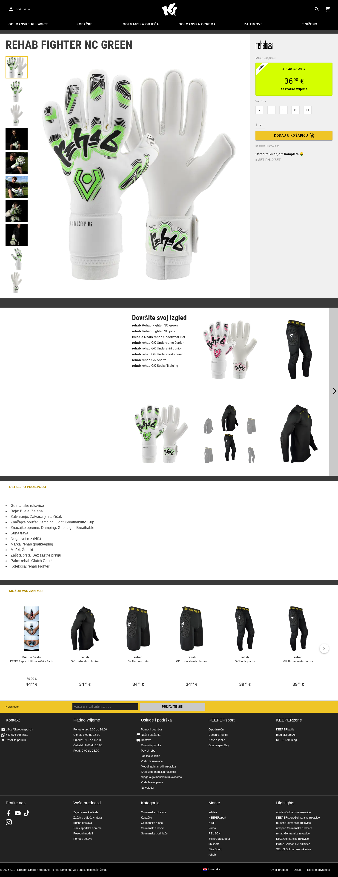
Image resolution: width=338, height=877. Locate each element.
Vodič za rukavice (152, 761)
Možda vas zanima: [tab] (26, 591)
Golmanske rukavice (28, 24)
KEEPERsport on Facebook (9, 813)
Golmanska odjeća (141, 24)
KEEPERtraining (286, 740)
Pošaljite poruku (16, 740)
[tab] (17, 67)
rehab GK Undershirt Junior (157, 348)
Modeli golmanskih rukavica (158, 766)
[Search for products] (316, 9)
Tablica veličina (150, 756)
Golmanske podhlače (154, 833)
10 (295, 110)
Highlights (285, 803)
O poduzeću (216, 729)
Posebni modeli (83, 833)
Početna (169, 9)
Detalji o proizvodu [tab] (27, 487)
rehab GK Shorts (149, 360)
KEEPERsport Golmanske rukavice (298, 817)
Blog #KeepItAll (285, 734)
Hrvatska (214, 869)
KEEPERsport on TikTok (27, 813)
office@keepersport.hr (19, 729)
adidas (213, 812)
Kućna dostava (82, 823)
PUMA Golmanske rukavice (293, 844)
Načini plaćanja (150, 734)
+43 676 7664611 (17, 734)
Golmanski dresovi (152, 828)
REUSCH (215, 833)
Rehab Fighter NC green (155, 325)
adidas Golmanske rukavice (293, 812)
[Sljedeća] (333, 392)
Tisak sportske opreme (87, 828)
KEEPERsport (222, 720)
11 (307, 110)
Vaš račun (23, 9)
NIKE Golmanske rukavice (292, 838)
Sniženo (309, 24)
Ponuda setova (82, 838)
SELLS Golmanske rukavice (293, 849)
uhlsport (214, 844)
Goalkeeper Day (219, 745)
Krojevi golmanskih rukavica (158, 771)
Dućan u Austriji (218, 734)
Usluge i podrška (156, 720)
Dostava (146, 740)
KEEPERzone (289, 720)
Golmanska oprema (197, 24)
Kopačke (85, 24)
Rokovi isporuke (151, 745)
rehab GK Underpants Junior (158, 342)
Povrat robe (148, 750)
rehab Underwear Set (158, 337)
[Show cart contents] (327, 9)
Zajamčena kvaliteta (85, 812)
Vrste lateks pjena (152, 782)
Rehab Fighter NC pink (153, 331)
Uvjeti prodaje (279, 869)
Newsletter (12, 706)
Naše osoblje (217, 740)
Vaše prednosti (87, 803)
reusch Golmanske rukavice (293, 823)
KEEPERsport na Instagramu (9, 822)
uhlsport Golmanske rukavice (294, 828)
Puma (212, 828)
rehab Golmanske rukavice (293, 833)
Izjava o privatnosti (318, 869)
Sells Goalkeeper (219, 838)
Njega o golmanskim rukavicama (161, 777)
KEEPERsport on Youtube (18, 813)
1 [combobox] (256, 125)
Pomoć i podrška (151, 729)
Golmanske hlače (152, 823)
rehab (212, 854)
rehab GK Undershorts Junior (158, 354)
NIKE (212, 823)
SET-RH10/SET (269, 160)
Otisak (297, 869)
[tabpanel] (80, 536)
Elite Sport (215, 849)
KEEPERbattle (285, 729)
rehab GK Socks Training (155, 365)
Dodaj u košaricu (291, 135)
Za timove (253, 24)
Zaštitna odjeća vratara (87, 817)
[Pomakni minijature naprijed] (16, 287)
